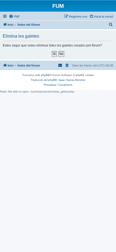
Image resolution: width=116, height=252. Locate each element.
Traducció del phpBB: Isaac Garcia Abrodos (58, 79)
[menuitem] (14, 16)
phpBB (45, 75)
